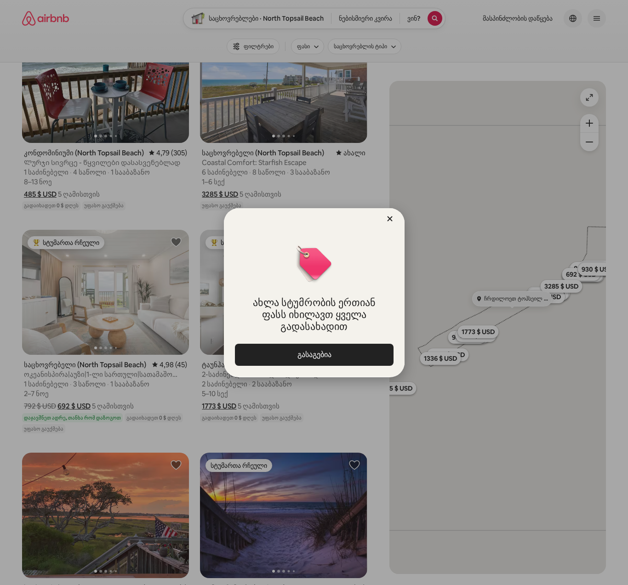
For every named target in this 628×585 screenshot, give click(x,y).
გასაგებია (314, 354)
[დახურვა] (390, 218)
